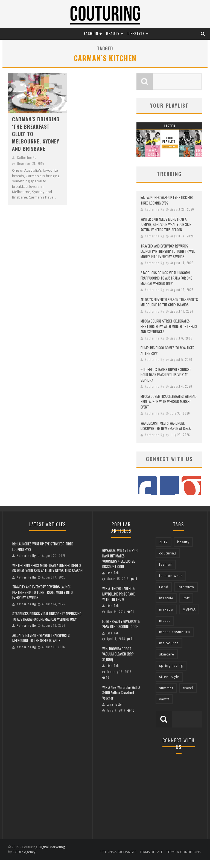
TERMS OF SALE (151, 852)
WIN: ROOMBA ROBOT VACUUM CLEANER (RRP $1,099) (118, 654)
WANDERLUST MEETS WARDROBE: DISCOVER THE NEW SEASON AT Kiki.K (166, 425)
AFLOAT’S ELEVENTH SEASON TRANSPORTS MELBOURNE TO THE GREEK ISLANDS (169, 302)
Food (163, 587)
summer (166, 688)
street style (169, 676)
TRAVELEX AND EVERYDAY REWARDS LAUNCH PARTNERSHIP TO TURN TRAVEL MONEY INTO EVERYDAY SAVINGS (168, 251)
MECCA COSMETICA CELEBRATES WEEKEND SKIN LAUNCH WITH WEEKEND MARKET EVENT (169, 401)
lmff (186, 598)
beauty (183, 542)
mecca (165, 620)
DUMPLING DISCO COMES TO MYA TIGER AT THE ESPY (167, 350)
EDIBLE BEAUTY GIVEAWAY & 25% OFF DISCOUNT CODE (121, 624)
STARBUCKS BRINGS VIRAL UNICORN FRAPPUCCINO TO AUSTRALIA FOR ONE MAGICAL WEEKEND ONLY (166, 278)
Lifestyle (136, 33)
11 (136, 579)
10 (107, 677)
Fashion (91, 33)
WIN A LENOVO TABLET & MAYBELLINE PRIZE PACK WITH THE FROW (118, 594)
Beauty (112, 33)
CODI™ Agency (24, 852)
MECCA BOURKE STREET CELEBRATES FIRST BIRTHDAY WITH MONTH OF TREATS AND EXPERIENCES (169, 326)
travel (188, 688)
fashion (166, 564)
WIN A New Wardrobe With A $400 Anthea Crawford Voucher (121, 692)
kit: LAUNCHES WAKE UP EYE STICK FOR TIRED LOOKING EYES (167, 200)
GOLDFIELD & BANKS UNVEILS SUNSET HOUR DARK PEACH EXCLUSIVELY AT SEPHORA (166, 375)
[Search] (203, 33)
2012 (163, 542)
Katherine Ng (26, 157)
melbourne (169, 643)
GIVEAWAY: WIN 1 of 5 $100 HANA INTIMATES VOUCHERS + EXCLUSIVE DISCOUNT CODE (120, 558)
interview (186, 587)
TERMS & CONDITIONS (183, 852)
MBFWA (189, 609)
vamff (164, 699)
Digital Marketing (52, 847)
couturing (167, 553)
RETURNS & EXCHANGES (118, 852)
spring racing (171, 665)
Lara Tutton (115, 704)
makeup (166, 609)
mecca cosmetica (174, 631)
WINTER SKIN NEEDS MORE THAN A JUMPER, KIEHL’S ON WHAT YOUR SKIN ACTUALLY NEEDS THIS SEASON (166, 224)
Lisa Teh (113, 573)
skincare (166, 654)
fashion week (171, 575)
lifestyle (166, 598)
